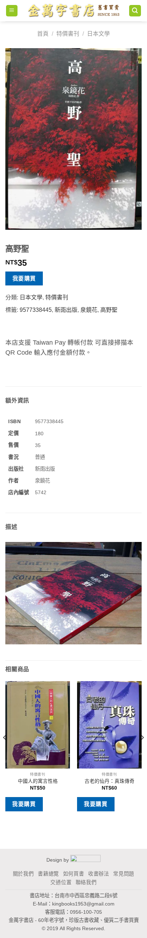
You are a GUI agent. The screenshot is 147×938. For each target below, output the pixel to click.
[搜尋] (135, 11)
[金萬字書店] (73, 10)
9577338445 (36, 310)
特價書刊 (67, 34)
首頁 (43, 34)
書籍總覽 (48, 874)
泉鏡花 (88, 310)
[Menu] (12, 11)
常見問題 (123, 874)
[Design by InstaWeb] (85, 860)
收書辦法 (98, 874)
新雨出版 (66, 310)
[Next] (142, 751)
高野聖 (108, 310)
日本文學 (98, 34)
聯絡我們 (86, 882)
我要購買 (24, 278)
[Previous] (5, 751)
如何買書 (73, 874)
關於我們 (23, 874)
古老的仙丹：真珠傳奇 (110, 781)
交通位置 (60, 882)
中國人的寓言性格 (38, 781)
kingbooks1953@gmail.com (83, 904)
